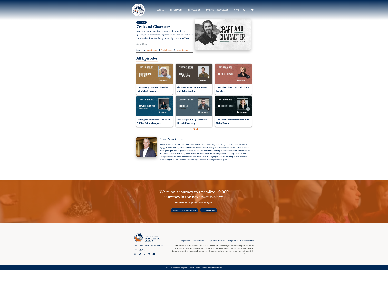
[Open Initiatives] (202, 10)
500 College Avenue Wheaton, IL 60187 (148, 245)
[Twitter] (140, 254)
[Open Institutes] (184, 10)
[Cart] (252, 10)
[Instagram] (144, 254)
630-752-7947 (139, 250)
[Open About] (166, 10)
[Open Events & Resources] (230, 10)
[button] (244, 10)
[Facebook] (135, 254)
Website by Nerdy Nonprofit (212, 267)
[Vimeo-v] (149, 254)
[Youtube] (154, 254)
